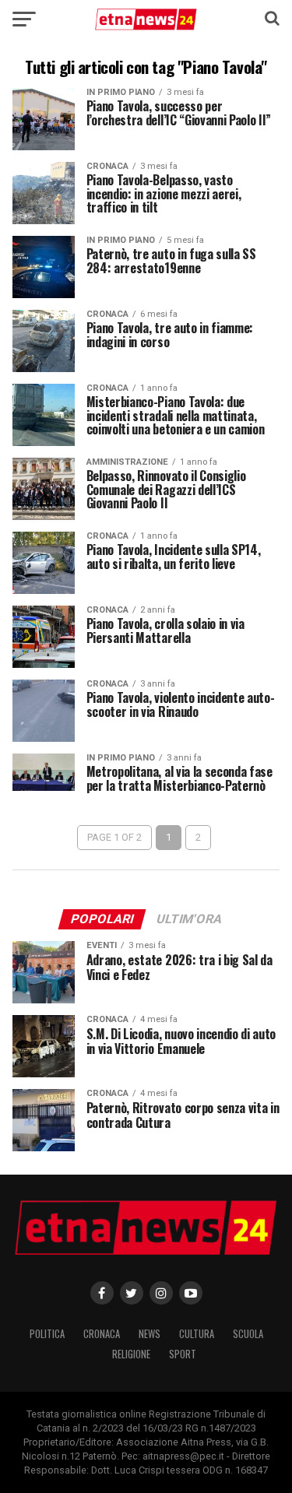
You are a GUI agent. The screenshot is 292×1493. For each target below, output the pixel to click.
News (149, 1333)
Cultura (196, 1333)
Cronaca (101, 1333)
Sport (182, 1354)
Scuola (248, 1333)
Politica (47, 1333)
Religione (131, 1354)
